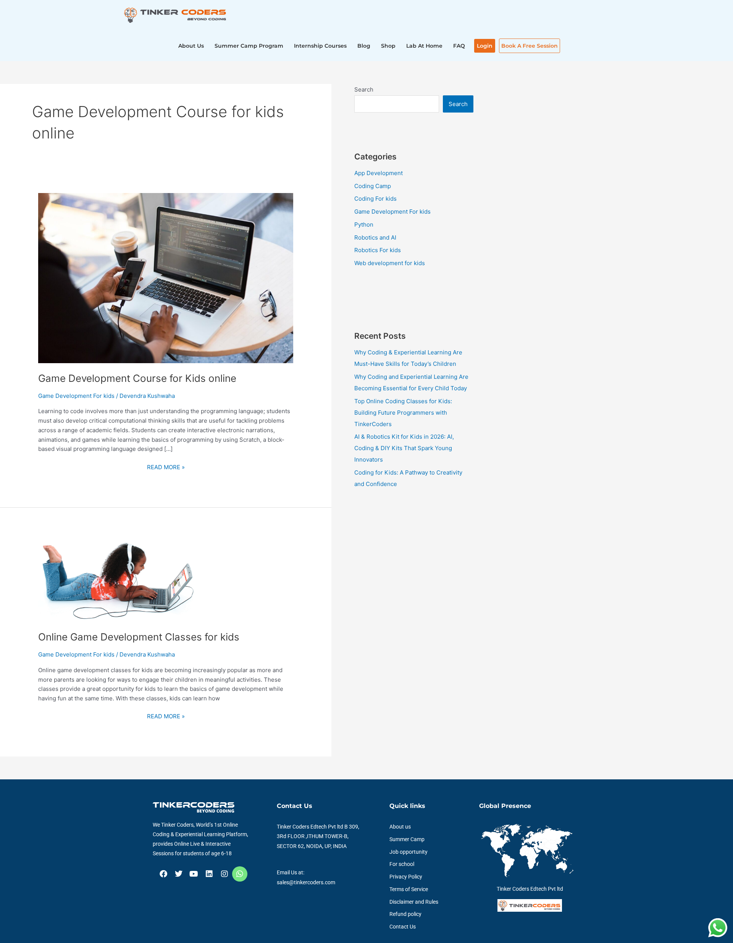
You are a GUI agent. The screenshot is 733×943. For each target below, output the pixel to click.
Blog (363, 45)
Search (363, 89)
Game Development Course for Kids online (137, 378)
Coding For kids (375, 198)
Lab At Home (424, 45)
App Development (378, 173)
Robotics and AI (375, 237)
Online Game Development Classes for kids (138, 637)
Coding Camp (372, 186)
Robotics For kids (377, 250)
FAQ (459, 45)
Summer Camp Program (249, 45)
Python (363, 224)
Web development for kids (389, 263)
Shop (388, 45)
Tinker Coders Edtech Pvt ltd (530, 889)
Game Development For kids (76, 395)
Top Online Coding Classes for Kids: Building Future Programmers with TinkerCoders (403, 412)
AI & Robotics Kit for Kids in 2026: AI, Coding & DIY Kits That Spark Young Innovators (404, 448)
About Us (191, 45)
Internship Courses (320, 45)
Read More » (166, 467)
